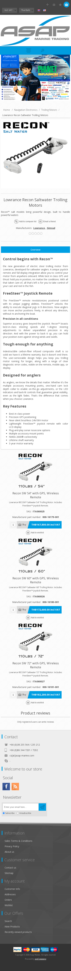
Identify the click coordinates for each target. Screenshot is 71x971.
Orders (8, 899)
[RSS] (15, 786)
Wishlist (9, 905)
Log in (54, 4)
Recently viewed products (18, 932)
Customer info (12, 888)
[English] (44, 10)
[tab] (35, 249)
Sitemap (9, 873)
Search (8, 921)
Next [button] (65, 77)
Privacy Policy (12, 846)
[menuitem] (37, 841)
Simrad (51, 228)
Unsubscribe (25, 813)
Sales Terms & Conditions (18, 840)
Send (42, 807)
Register (47, 4)
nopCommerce (40, 959)
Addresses (10, 894)
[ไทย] (39, 10)
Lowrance (39, 228)
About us (9, 851)
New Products (12, 926)
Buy (24, 524)
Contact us (10, 867)
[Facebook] (6, 786)
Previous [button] (6, 77)
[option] (35, 78)
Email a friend (49, 221)
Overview (35, 249)
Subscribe (10, 813)
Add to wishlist (37, 532)
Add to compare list (27, 221)
